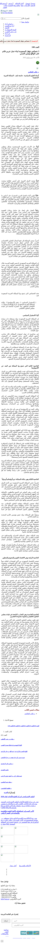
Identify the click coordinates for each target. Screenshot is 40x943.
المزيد (6, 792)
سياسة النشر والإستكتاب (4, 932)
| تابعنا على (13, 875)
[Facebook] (4, 38)
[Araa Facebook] (7, 868)
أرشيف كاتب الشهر (4, 5)
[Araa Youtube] (5, 42)
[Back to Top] (2, 941)
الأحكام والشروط (25, 866)
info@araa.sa (5, 899)
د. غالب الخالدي (33, 72)
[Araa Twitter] (7, 870)
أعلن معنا (13, 866)
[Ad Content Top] (20, 13)
